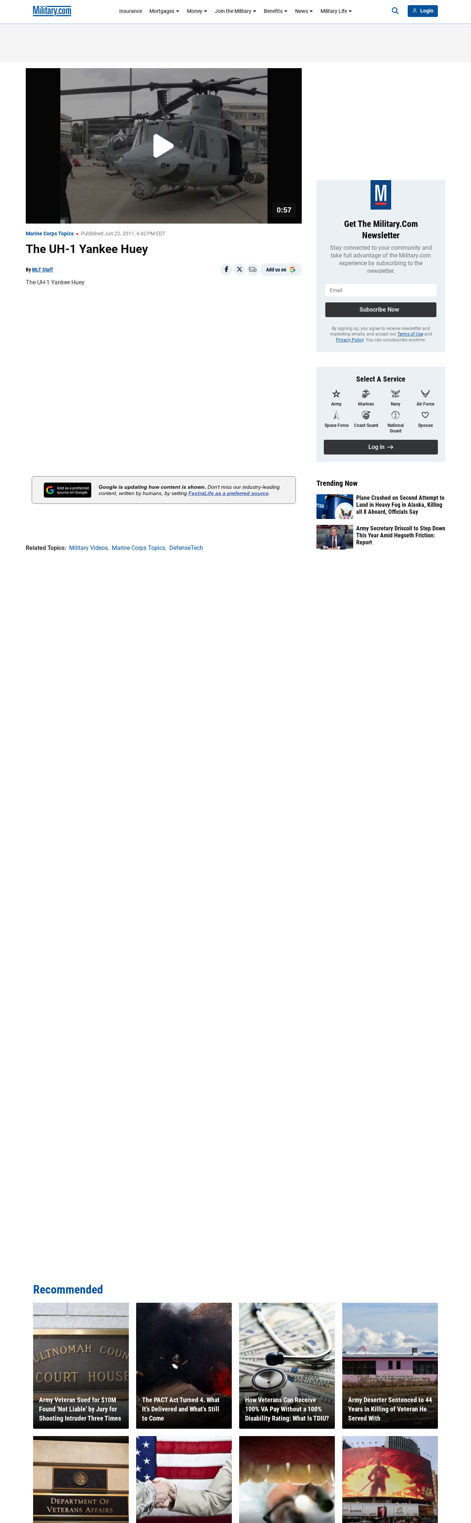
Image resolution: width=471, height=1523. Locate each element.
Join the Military (233, 11)
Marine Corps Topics (50, 233)
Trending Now (337, 483)
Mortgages (161, 11)
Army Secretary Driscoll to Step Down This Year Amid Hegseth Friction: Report (400, 535)
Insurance (130, 11)
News (301, 11)
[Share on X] (239, 270)
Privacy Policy (350, 340)
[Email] (253, 270)
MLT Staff (42, 270)
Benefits (273, 11)
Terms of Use (410, 334)
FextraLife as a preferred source (228, 493)
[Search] (395, 11)
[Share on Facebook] (226, 270)
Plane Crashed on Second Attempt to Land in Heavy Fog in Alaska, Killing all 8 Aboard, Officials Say (400, 504)
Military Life (334, 11)
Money (194, 11)
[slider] (76, 213)
